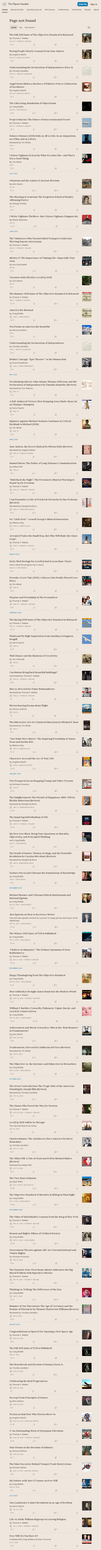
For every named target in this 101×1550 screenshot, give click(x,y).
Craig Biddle (22, 110)
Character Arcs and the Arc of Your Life (31, 758)
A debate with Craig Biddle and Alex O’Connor (30, 1539)
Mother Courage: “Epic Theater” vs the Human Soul (37, 359)
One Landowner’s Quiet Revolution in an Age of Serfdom (40, 1502)
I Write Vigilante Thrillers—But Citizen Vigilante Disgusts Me (43, 216)
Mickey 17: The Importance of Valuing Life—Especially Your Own (42, 259)
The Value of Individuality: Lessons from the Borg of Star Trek (43, 1216)
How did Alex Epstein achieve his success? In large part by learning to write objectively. (43, 919)
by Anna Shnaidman (18, 362)
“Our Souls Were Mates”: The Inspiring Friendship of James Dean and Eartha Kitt (42, 740)
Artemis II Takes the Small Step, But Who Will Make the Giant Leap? (43, 537)
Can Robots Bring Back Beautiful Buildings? (33, 672)
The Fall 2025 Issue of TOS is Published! (30, 1348)
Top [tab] (20, 27)
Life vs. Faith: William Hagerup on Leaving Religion (37, 1519)
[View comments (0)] (34, 44)
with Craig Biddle (17, 840)
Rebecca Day (25, 526)
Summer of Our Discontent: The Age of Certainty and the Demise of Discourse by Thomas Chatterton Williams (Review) (44, 1308)
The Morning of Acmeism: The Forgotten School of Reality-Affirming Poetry (41, 198)
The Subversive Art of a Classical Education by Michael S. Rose (44, 722)
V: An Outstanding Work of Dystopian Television (36, 1430)
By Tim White (15, 162)
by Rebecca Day (16, 522)
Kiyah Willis (28, 1185)
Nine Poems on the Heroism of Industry (31, 1447)
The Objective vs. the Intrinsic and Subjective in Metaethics (42, 1064)
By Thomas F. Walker (18, 38)
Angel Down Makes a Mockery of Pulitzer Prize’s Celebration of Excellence (43, 85)
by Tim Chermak (16, 659)
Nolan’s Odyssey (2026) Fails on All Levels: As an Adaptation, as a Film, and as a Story (42, 137)
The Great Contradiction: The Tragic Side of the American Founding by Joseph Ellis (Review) (41, 1088)
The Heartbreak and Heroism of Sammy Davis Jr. (36, 1364)
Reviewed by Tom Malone (21, 388)
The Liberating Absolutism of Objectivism (32, 103)
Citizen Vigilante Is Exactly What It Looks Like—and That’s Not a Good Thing (42, 157)
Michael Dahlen (31, 1471)
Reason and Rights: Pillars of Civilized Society (34, 1233)
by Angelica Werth (17, 762)
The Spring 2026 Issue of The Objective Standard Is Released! (43, 619)
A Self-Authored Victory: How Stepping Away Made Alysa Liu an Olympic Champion (43, 403)
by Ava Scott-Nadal (18, 264)
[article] (50, 39)
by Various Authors (18, 330)
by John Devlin (16, 1034)
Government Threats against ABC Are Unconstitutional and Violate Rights (42, 1252)
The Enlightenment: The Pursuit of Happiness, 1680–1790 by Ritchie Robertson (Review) (42, 799)
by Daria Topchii (16, 408)
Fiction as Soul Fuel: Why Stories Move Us (32, 1414)
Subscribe (83, 4)
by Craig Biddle (16, 106)
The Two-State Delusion (22, 1178)
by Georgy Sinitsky (17, 203)
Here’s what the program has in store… (27, 564)
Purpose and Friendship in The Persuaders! (33, 597)
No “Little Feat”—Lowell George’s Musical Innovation (38, 519)
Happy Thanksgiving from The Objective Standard (37, 975)
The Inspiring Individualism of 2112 (28, 817)
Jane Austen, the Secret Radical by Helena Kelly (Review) (40, 446)
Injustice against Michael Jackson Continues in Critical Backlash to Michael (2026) (40, 423)
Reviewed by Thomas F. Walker (23, 692)
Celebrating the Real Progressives (28, 1381)
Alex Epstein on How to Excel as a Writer (32, 914)
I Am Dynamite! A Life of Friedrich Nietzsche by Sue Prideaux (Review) (43, 501)
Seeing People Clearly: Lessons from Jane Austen (36, 51)
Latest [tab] (13, 27)
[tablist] (22, 27)
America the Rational (21, 310)
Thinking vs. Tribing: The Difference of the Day (35, 1289)
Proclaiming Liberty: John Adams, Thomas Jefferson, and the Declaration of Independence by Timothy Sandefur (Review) (43, 383)
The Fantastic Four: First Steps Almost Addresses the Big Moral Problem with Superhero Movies (41, 1271)
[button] (5, 10)
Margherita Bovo (27, 509)
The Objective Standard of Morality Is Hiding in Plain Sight (42, 1194)
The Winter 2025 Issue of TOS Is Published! (32, 933)
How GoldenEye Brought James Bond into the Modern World (42, 991)
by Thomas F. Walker (18, 297)
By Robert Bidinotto (18, 219)
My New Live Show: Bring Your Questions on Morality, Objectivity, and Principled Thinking (39, 835)
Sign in (93, 4)
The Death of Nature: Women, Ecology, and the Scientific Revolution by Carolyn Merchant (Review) (40, 855)
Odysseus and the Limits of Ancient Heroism (34, 180)
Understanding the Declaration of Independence (36, 343)
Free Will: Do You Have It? (23, 1535)
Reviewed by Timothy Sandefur (23, 1092)
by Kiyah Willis (16, 1181)
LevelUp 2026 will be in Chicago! (27, 1122)
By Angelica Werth (17, 54)
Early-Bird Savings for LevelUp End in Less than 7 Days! (40, 561)
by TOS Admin (15, 280)
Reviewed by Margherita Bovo (23, 506)
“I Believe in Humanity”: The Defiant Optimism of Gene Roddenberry (39, 951)
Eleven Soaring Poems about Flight (28, 705)
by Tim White (15, 427)
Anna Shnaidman (26, 366)
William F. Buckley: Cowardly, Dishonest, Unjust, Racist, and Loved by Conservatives (42, 1010)
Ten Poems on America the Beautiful (29, 326)
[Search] (89, 27)
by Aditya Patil (15, 466)
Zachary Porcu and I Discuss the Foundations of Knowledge (42, 872)
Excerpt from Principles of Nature (28, 1397)
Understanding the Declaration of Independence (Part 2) (41, 67)
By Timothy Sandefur (19, 71)
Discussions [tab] (30, 27)
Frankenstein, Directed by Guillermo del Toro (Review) (39, 1047)
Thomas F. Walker (24, 41)
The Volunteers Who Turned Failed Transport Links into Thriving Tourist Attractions (40, 240)
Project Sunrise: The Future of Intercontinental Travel (39, 119)
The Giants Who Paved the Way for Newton (33, 1105)
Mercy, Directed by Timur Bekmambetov (32, 689)
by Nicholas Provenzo (19, 784)
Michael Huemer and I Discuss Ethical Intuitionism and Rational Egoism (40, 897)
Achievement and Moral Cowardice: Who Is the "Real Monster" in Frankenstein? (44, 1029)
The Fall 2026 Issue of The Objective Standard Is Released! (41, 34)
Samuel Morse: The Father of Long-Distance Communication (43, 463)
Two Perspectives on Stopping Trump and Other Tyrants (41, 780)
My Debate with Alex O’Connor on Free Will (33, 1480)
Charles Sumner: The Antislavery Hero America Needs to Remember (41, 1140)
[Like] (11, 699)
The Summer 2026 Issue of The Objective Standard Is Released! (44, 293)
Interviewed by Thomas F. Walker (24, 675)
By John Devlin (16, 184)
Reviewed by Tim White (20, 142)
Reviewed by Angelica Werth (22, 450)
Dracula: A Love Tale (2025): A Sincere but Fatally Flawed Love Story (43, 579)
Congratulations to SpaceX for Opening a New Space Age (41, 1331)
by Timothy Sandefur (18, 346)
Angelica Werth (23, 58)
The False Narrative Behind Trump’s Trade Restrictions (40, 1464)
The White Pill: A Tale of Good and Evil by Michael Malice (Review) (40, 1160)
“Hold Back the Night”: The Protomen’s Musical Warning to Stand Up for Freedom (41, 481)
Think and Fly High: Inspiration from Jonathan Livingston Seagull (41, 638)
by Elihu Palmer (16, 1401)
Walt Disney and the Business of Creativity (33, 655)
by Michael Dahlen (17, 1467)
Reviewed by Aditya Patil (20, 1165)
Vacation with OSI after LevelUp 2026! (30, 277)
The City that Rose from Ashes (23, 1125)
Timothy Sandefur (24, 74)
